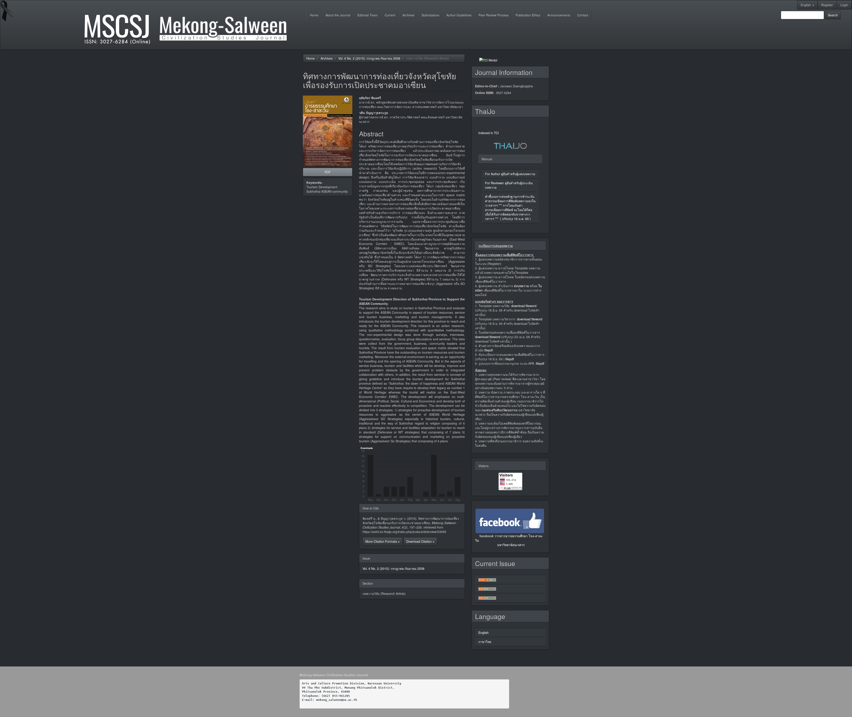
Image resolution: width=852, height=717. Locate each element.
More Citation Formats (381, 541)
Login (844, 5)
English (483, 632)
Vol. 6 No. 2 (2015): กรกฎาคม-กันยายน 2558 (369, 58)
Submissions (430, 15)
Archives (408, 15)
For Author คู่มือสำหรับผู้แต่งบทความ (510, 174)
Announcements (558, 15)
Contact (582, 15)
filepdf (488, 350)
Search (833, 15)
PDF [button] (328, 172)
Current (390, 15)
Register (827, 5)
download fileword (523, 306)
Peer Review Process (494, 15)
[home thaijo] (510, 145)
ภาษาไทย (484, 641)
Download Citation (419, 541)
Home (314, 15)
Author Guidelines (458, 15)
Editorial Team (367, 15)
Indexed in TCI (488, 133)
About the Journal (337, 15)
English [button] (806, 5)
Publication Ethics (528, 15)
